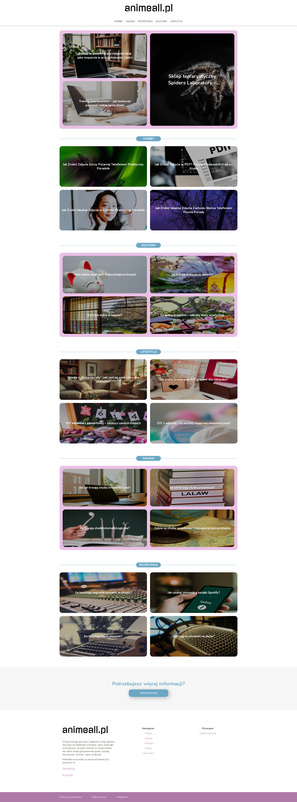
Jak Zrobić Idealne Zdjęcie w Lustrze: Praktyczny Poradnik (103, 210)
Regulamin (122, 797)
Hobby (118, 21)
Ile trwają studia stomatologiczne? (105, 528)
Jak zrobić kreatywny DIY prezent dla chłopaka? (194, 380)
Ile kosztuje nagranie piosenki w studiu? (103, 593)
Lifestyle (176, 21)
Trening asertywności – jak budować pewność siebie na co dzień (105, 103)
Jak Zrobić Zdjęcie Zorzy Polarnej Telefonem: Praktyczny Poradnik (103, 166)
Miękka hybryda (208, 733)
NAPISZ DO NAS (148, 693)
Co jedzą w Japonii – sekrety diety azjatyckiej (192, 315)
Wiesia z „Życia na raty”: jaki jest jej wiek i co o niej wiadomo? (103, 380)
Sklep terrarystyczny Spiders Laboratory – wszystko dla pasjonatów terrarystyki (192, 79)
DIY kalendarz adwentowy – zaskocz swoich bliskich (103, 423)
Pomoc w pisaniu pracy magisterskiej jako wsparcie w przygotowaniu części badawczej (104, 56)
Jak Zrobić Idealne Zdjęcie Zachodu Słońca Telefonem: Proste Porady (193, 210)
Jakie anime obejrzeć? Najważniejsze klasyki (105, 275)
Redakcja (68, 769)
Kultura (161, 21)
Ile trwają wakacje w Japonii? (192, 275)
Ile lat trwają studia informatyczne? (104, 488)
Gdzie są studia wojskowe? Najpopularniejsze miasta (192, 528)
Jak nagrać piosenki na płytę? (193, 636)
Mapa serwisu (99, 797)
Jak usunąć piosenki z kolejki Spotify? (194, 593)
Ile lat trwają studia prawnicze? (192, 488)
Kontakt (67, 775)
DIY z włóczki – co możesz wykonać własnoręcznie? (194, 423)
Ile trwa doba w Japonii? (104, 315)
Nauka (130, 21)
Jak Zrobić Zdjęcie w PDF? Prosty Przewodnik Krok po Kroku (194, 166)
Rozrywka (145, 21)
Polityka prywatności (71, 797)
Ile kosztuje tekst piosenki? (103, 636)
